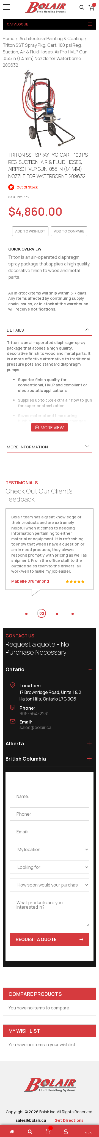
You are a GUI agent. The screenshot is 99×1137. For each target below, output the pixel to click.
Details (15, 330)
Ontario (15, 669)
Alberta (15, 743)
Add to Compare (69, 231)
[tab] (49, 330)
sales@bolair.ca (35, 727)
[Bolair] (45, 7)
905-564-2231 (34, 713)
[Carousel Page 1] (26, 613)
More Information (27, 446)
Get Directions (68, 1120)
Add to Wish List (30, 231)
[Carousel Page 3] (57, 613)
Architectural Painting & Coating (52, 38)
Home (9, 38)
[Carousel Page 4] (72, 613)
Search (82, 7)
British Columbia (26, 758)
